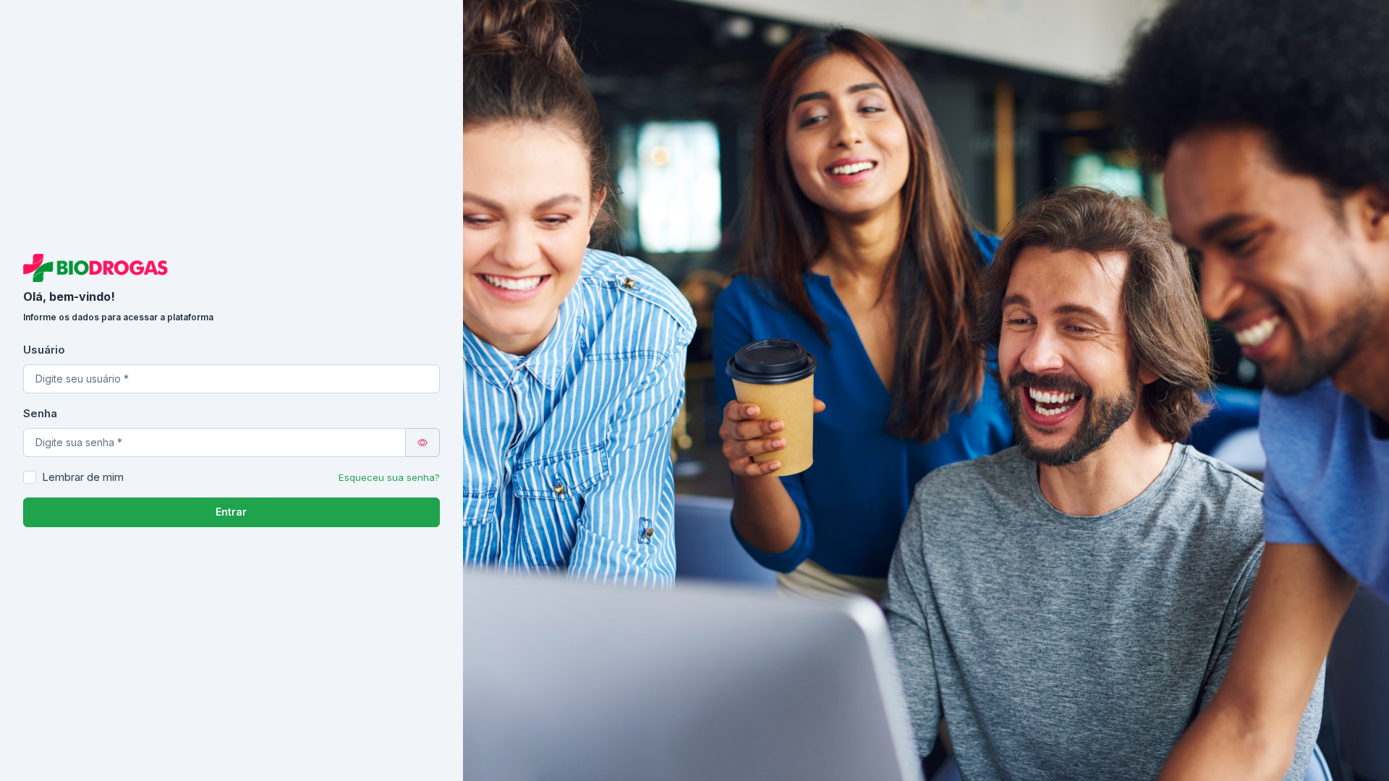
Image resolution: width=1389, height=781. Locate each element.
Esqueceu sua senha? (389, 477)
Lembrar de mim (83, 477)
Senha (40, 413)
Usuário (44, 350)
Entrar (231, 511)
